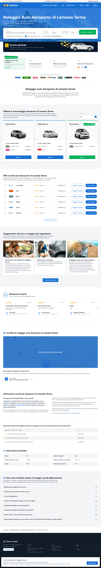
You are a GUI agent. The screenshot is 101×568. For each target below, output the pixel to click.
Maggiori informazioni (78, 185)
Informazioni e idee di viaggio (49, 5)
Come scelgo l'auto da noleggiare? (35, 548)
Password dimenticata (56, 546)
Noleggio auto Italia (14, 530)
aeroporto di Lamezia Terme (73, 413)
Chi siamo (29, 544)
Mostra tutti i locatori (50, 220)
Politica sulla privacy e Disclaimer (34, 552)
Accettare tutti (92, 563)
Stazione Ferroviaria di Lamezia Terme (18, 379)
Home (6, 530)
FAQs (28, 546)
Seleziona (18, 157)
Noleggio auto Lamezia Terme (27, 530)
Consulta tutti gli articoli (50, 280)
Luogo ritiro (8, 31)
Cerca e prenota (91, 185)
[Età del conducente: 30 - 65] (26, 36)
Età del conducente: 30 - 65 (33, 36)
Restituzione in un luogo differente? (15, 36)
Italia (7, 403)
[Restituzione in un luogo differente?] (5, 36)
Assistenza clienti (70, 5)
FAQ (63, 5)
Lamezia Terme (20, 405)
